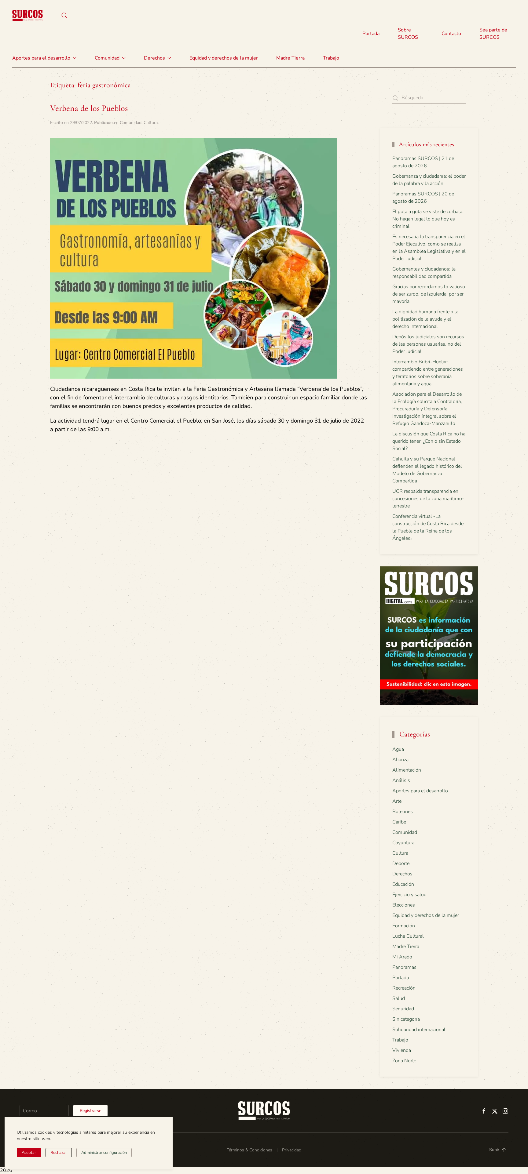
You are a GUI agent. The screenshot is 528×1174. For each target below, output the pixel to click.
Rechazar (58, 1152)
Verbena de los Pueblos (89, 108)
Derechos (402, 874)
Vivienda (401, 1050)
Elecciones (403, 905)
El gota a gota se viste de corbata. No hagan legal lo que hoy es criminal (428, 219)
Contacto (451, 33)
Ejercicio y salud (409, 894)
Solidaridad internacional (419, 1029)
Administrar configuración (104, 1152)
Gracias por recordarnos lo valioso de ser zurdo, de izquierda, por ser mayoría (428, 294)
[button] (64, 15)
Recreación (404, 988)
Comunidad (130, 122)
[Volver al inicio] (27, 15)
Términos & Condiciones (249, 1150)
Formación (403, 925)
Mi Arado (402, 957)
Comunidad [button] (107, 58)
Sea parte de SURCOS (493, 34)
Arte (397, 801)
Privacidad (291, 1150)
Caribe (399, 822)
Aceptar (29, 1152)
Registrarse (90, 1111)
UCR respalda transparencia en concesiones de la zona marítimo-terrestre (428, 498)
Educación (403, 884)
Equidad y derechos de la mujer (223, 58)
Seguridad (403, 1008)
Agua (398, 749)
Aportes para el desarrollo (420, 790)
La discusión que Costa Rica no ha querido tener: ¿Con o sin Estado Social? (428, 441)
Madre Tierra (290, 58)
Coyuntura (403, 842)
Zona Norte (404, 1060)
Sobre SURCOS (408, 34)
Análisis (401, 780)
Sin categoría (406, 1019)
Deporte (400, 863)
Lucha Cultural (408, 936)
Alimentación (406, 770)
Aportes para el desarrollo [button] (41, 58)
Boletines (402, 811)
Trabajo (331, 58)
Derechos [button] (154, 58)
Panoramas (404, 967)
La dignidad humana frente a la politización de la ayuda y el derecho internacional (425, 319)
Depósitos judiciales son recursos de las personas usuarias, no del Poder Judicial (428, 344)
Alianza (400, 759)
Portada (371, 33)
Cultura (151, 122)
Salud (398, 998)
